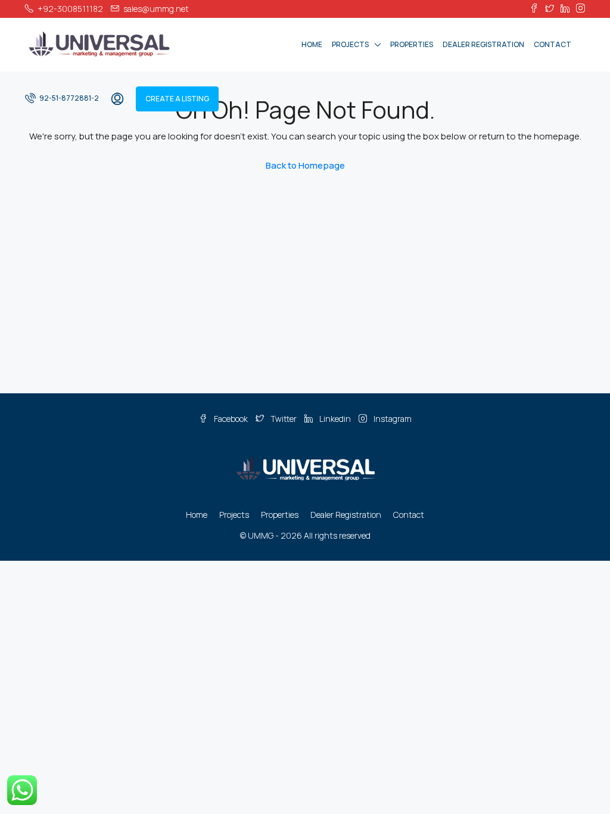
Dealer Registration (483, 44)
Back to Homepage (305, 165)
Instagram (392, 418)
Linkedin (335, 418)
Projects (350, 44)
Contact (552, 44)
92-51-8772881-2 (68, 98)
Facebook (231, 418)
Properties (411, 44)
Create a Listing (177, 99)
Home (311, 44)
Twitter (283, 418)
